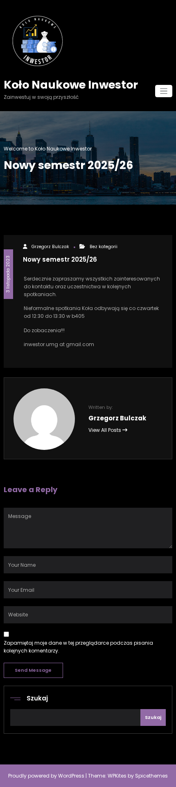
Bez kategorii (103, 247)
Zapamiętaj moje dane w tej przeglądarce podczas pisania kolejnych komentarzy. (78, 646)
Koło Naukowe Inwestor (71, 84)
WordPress (71, 775)
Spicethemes (151, 775)
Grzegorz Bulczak (50, 247)
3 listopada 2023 (8, 274)
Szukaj (37, 698)
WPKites (118, 775)
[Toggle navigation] (164, 91)
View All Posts (105, 430)
